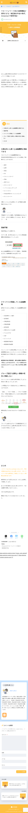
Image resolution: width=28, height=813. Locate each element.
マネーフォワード (12, 546)
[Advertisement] (14, 57)
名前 (3, 752)
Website (4, 717)
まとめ (5, 141)
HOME (14, 807)
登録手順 (6, 130)
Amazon (4, 546)
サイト (3, 765)
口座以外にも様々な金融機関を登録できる (14, 128)
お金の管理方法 (12, 541)
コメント (5, 734)
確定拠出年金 (5, 548)
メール (3, 758)
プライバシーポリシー (13, 809)
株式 (19, 546)
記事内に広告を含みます (13, 40)
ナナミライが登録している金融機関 (12, 133)
